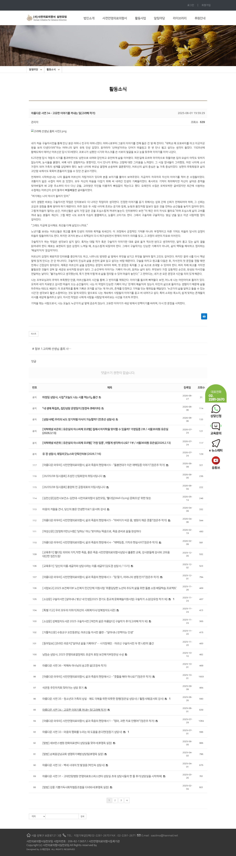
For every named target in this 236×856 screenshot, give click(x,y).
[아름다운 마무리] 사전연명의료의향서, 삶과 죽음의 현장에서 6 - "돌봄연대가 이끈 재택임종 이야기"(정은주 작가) (103, 465)
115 (34, 487)
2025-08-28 (187, 699)
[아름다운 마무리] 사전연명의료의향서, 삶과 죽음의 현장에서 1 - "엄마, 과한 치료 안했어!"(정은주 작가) (98, 721)
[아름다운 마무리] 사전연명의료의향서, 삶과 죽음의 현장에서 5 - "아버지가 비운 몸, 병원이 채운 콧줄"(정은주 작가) (104, 520)
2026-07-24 (187, 431)
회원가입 (206, 5)
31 (201, 397)
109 (34, 554)
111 (34, 531)
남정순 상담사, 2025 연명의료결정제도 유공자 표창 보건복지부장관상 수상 (83, 654)
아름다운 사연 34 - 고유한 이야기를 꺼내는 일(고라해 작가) (74, 709)
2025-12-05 (187, 554)
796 (201, 754)
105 (34, 599)
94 (34, 721)
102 (34, 632)
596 (201, 732)
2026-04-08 (187, 520)
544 (201, 520)
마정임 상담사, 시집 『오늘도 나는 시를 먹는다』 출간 (70, 397)
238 (201, 476)
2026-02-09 (187, 543)
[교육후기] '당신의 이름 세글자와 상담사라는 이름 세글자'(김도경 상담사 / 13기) (86, 566)
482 (201, 654)
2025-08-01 (187, 710)
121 (201, 431)
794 (201, 577)
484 (201, 687)
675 (201, 765)
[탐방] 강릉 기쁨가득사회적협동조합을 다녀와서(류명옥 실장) (75, 787)
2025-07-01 (187, 732)
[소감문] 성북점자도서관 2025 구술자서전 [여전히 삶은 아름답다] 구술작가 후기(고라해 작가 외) (95, 621)
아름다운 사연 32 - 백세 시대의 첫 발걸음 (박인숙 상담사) (73, 765)
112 (34, 520)
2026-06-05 (187, 476)
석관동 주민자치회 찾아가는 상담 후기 (62, 687)
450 (201, 531)
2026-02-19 (187, 531)
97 (34, 687)
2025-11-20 (187, 632)
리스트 (33, 334)
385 (201, 621)
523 (201, 566)
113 (34, 509)
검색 (82, 816)
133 (201, 419)
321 (201, 465)
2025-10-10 (187, 654)
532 (201, 554)
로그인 (190, 5)
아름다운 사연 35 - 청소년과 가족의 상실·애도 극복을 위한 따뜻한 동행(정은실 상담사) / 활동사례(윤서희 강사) (103, 698)
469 (201, 588)
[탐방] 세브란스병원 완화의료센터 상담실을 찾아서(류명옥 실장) (77, 743)
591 (201, 542)
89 (34, 776)
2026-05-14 (187, 498)
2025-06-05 (187, 743)
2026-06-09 (187, 465)
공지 (34, 397)
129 (201, 454)
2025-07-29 (187, 721)
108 (34, 566)
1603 (201, 676)
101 (34, 643)
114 (201, 408)
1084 (201, 721)
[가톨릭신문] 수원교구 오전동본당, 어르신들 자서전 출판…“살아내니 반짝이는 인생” (88, 632)
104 (34, 610)
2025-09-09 (187, 688)
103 (34, 621)
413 (201, 610)
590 (201, 699)
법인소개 (88, 18)
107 (34, 577)
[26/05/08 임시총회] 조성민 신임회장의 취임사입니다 (72, 476)
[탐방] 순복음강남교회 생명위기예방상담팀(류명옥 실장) (72, 754)
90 (34, 765)
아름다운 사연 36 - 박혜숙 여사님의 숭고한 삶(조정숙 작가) (74, 665)
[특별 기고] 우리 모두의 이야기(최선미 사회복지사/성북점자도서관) (78, 610)
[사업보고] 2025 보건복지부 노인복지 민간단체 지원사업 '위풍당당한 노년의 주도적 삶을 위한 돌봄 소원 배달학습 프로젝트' (109, 588)
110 (34, 542)
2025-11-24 (187, 599)
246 (201, 498)
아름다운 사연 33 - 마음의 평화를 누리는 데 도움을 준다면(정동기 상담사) (82, 732)
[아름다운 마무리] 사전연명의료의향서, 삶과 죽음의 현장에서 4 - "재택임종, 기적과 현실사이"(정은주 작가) (100, 542)
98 (34, 676)
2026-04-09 (187, 509)
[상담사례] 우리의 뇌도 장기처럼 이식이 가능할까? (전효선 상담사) (78, 419)
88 (34, 787)
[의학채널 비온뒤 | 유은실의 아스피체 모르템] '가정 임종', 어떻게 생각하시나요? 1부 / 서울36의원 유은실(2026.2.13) (106, 442)
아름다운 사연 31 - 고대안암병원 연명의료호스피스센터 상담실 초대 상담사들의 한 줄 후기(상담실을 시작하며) (102, 776)
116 (34, 476)
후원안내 (200, 18)
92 (34, 743)
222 (201, 487)
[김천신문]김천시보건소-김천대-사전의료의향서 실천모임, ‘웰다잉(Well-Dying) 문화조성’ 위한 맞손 (96, 498)
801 (201, 787)
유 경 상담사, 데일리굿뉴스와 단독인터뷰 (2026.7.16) (71, 454)
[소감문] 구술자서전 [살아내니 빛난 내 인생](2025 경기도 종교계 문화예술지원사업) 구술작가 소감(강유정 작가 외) (104, 599)
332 (201, 509)
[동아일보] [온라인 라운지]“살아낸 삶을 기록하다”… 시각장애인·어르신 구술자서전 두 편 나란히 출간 (98, 643)
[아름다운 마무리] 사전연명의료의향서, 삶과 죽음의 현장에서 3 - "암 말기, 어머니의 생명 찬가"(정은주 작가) (100, 577)
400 (201, 643)
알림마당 (159, 18)
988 (201, 743)
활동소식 (51, 69)
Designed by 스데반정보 (38, 849)
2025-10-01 (187, 666)
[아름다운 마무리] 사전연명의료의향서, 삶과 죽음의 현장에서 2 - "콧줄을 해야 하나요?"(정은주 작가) (96, 676)
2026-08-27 (187, 397)
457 (201, 599)
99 (34, 665)
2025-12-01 (187, 577)
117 (201, 443)
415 (201, 632)
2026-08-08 (187, 408)
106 (34, 588)
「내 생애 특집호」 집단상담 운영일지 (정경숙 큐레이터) (71, 408)
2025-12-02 (187, 566)
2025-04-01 (187, 765)
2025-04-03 (187, 754)
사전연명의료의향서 (114, 18)
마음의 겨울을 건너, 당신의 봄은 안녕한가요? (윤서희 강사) (74, 509)
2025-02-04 (187, 787)
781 (201, 776)
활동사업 (140, 18)
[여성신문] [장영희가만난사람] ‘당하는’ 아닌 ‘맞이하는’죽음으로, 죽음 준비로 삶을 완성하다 (91, 531)
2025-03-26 (187, 776)
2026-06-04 (187, 487)
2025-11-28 (187, 588)
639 (201, 710)
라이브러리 (180, 18)
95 (34, 710)
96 (34, 699)
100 (34, 654)
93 (34, 732)
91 (34, 754)
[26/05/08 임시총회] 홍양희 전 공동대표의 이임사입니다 (73, 487)
